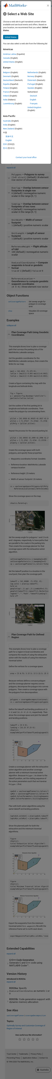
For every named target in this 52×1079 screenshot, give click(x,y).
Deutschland (8, 80)
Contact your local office (26, 157)
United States (9, 62)
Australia (7, 121)
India (5, 125)
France (6, 92)
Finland (6, 88)
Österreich (31, 80)
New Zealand (8, 129)
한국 (5, 148)
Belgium (6, 72)
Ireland (6, 96)
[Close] (48, 5)
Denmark (7, 76)
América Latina (9, 54)
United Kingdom (34, 107)
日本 (5, 144)
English (33, 100)
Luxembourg (8, 103)
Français (33, 103)
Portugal (31, 84)
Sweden (30, 88)
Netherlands (32, 72)
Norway (30, 76)
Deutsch (33, 96)
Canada (6, 58)
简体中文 (9, 136)
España (6, 84)
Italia (5, 100)
